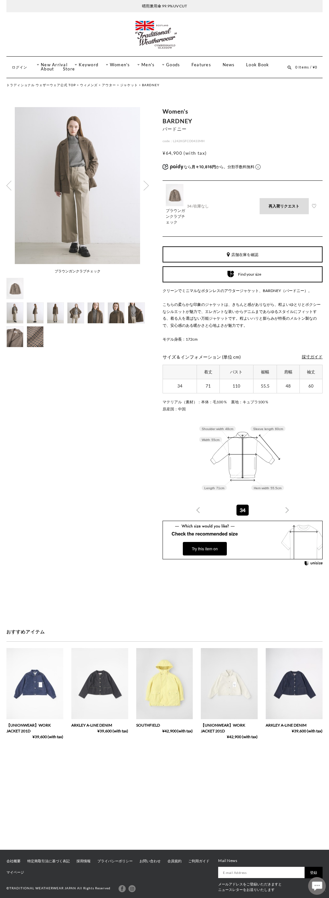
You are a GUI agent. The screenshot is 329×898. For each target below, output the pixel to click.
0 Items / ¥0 (306, 67)
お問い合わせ (150, 861)
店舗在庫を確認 (244, 254)
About (47, 69)
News (229, 64)
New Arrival (54, 64)
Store (69, 69)
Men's (148, 64)
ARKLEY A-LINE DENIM (91, 725)
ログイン (19, 67)
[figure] (198, 510)
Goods (173, 64)
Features (201, 64)
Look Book (257, 64)
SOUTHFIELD (148, 725)
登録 (313, 872)
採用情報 (83, 861)
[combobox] (242, 510)
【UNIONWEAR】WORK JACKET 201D (28, 728)
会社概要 (13, 861)
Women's (120, 64)
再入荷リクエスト (284, 206)
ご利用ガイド (198, 861)
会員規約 (174, 861)
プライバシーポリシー (115, 861)
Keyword (88, 64)
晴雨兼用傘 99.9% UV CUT (164, 6)
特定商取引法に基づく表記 (48, 861)
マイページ (15, 872)
